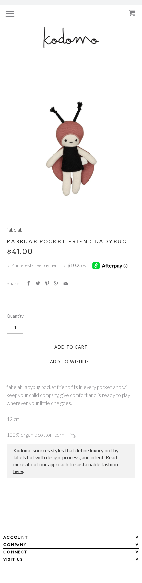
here (18, 471)
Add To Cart (71, 347)
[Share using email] (66, 283)
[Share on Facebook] (28, 283)
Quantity (15, 316)
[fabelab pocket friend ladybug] (71, 148)
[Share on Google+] (56, 283)
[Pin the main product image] (47, 283)
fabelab (15, 230)
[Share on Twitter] (38, 283)
